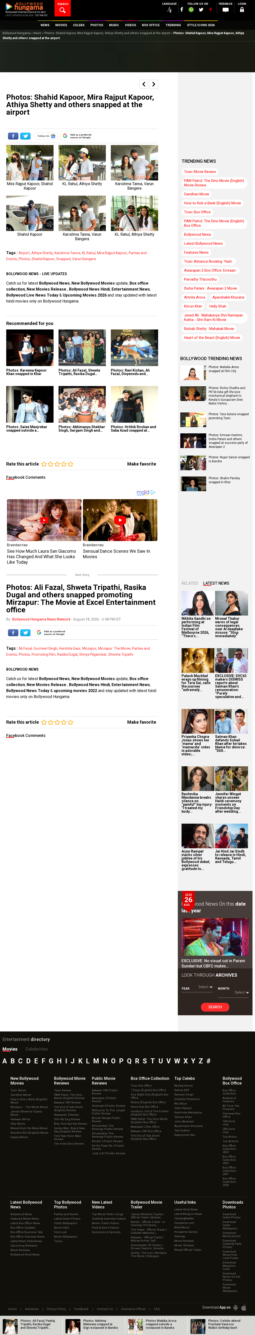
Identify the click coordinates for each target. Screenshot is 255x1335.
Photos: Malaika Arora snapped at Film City (224, 369)
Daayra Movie (19, 1137)
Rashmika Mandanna (188, 1112)
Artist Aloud (181, 1227)
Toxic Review (62, 1090)
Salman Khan (183, 1117)
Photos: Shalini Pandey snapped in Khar (224, 480)
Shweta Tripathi (120, 654)
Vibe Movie (17, 1123)
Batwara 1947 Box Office (146, 1131)
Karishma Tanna (67, 253)
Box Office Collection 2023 (229, 1149)
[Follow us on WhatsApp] (191, 10)
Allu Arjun (180, 1103)
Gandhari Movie (196, 194)
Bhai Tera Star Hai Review (70, 1123)
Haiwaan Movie (20, 1119)
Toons (58, 1241)
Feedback (81, 1309)
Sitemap (179, 1236)
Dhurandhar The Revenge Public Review (107, 1127)
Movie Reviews (20, 1250)
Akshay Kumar (183, 1085)
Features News (196, 252)
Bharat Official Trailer (187, 1250)
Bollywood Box (232, 1081)
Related (190, 583)
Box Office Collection (229, 1092)
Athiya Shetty (42, 253)
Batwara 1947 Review (67, 1102)
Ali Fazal (25, 648)
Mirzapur (89, 648)
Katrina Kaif (181, 1090)
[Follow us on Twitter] (201, 9)
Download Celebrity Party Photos (232, 1244)
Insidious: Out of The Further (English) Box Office (150, 1113)
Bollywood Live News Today (32, 295)
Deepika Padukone (187, 1099)
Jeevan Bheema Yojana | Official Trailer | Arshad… (147, 1216)
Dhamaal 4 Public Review (108, 1105)
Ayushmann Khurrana (188, 1126)
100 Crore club (229, 1123)
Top (184, 1078)
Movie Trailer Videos (105, 1223)
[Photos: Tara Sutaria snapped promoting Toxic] (193, 425)
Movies (9, 1049)
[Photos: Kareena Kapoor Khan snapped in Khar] (30, 347)
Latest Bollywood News (203, 243)
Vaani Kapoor (183, 1108)
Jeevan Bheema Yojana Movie (26, 1113)
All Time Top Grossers (231, 1107)
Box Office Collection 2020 (229, 1182)
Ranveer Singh (183, 1094)
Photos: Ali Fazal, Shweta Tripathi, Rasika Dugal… (79, 372)
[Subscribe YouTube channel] (210, 10)
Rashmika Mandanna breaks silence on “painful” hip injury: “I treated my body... (197, 802)
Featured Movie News (24, 1218)
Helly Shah (217, 306)
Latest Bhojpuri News (188, 1214)
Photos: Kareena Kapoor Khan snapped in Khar (26, 372)
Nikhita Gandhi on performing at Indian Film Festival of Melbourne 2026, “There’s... (196, 627)
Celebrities (36, 1049)
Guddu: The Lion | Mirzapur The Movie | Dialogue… (149, 1254)
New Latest (102, 1204)
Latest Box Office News (25, 1223)
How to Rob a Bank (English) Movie (212, 203)
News (37, 33)
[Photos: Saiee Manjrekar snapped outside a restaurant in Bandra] (30, 404)
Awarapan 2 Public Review (104, 1100)
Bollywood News (54, 283)
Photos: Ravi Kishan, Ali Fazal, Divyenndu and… (130, 372)
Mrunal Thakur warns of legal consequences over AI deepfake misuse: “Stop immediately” (229, 627)
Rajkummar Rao (184, 1135)
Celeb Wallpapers (65, 1223)
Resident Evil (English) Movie (29, 1132)
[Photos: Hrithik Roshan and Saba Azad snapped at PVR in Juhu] (134, 404)
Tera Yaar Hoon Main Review (67, 1137)
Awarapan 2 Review (66, 1114)
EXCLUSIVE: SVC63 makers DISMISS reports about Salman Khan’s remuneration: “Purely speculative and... (231, 686)
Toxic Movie (18, 1090)
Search (215, 1007)
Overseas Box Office (231, 1115)
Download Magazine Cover (229, 1266)
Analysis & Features (229, 1100)
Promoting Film (44, 654)
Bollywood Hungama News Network (41, 619)
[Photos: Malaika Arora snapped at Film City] (193, 378)
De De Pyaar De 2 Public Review (108, 1147)
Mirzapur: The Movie (114, 648)
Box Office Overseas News (27, 1236)
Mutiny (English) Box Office (148, 1102)
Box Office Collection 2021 (229, 1171)
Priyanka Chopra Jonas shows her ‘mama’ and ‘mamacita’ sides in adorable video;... (196, 745)
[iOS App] (243, 1308)
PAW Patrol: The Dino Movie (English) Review (69, 1096)
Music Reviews (184, 1245)
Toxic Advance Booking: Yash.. (208, 261)
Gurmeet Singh (45, 648)
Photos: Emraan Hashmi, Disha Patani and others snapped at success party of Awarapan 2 (228, 441)
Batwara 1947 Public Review (105, 1092)
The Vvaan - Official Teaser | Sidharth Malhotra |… (149, 1231)
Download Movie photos (232, 1234)
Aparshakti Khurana (228, 297)
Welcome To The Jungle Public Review (108, 1112)
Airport (24, 253)
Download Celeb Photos (232, 1216)
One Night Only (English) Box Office (149, 1096)
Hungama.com (184, 1223)
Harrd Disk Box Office (144, 1106)
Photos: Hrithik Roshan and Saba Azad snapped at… (133, 428)
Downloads (233, 1204)
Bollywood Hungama (16, 33)
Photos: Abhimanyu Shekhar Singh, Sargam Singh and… (82, 428)
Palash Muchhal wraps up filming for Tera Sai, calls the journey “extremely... (196, 683)
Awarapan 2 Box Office (145, 1126)
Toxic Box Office (197, 212)
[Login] (242, 10)
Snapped (63, 259)
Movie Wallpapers (65, 1236)
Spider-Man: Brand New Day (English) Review (69, 1130)
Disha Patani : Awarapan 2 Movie (210, 288)
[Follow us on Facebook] (181, 9)
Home (12, 1309)
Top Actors (230, 1136)
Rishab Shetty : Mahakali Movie (209, 328)
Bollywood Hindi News (25, 1254)
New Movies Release (47, 289)
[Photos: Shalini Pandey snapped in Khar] (193, 489)
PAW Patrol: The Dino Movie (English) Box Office (214, 223)
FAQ (157, 1309)
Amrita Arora (194, 297)
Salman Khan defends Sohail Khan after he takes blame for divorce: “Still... (231, 744)
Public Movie (103, 1081)
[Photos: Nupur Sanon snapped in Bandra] (193, 468)
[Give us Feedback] (226, 10)
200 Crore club (229, 1130)
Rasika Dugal (67, 654)
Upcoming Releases (24, 1245)
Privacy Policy (56, 1309)
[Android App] (235, 1308)
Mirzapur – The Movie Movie (29, 1107)
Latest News (216, 583)
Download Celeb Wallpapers (230, 1225)
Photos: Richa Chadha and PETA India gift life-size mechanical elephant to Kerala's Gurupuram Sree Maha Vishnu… (227, 395)
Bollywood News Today (27, 690)
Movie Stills (61, 1227)
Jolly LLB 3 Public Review (108, 1153)
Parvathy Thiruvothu (200, 279)
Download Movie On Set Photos (231, 1277)
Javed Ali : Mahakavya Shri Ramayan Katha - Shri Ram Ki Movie (213, 317)
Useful (185, 1202)
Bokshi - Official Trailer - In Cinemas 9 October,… (148, 1223)
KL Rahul (88, 253)
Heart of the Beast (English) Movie (212, 337)
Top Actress (230, 1141)
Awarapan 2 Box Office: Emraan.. (210, 270)
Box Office (150, 1078)
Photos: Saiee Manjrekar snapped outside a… (26, 428)
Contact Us (105, 1309)
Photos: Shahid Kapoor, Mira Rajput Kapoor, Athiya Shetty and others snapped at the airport (107, 33)
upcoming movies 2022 (76, 690)
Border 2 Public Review (107, 1141)
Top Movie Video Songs (107, 1214)
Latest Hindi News (186, 1209)
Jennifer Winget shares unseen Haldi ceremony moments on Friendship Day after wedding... (228, 802)
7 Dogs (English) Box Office (148, 1090)
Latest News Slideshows (26, 1241)
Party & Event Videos (105, 1227)
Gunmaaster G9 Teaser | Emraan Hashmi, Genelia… (148, 1247)
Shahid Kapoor (43, 259)
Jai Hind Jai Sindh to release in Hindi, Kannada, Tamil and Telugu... (230, 856)
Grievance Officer (133, 1309)
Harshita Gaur (69, 648)
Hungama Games (185, 1232)
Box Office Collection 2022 (229, 1160)
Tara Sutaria (182, 1130)
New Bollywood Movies (93, 283)
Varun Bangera (84, 259)
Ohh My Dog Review (67, 1119)
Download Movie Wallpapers (230, 1288)
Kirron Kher (193, 306)
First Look (60, 1232)
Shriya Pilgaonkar (93, 654)
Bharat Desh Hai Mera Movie (29, 1128)
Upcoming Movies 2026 (85, 295)
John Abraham (184, 1121)
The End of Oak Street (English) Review (68, 1108)
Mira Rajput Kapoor (112, 253)
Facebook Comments (26, 477)
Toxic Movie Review (200, 171)
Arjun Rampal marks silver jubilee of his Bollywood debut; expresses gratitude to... (196, 860)
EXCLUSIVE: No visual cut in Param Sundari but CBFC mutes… (213, 963)
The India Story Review (69, 1143)
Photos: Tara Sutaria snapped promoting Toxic (229, 416)
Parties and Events (66, 1214)
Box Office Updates (22, 1227)
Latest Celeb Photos (67, 1218)
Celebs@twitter (184, 1218)
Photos (24, 259)
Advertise (32, 1309)
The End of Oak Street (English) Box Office (145, 1137)
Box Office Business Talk (26, 1232)
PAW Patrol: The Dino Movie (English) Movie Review (214, 182)
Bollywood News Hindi (89, 289)
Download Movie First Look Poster (231, 1255)
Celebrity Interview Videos (109, 1218)
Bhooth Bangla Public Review (106, 1119)
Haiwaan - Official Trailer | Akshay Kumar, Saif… (147, 1239)
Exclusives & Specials (106, 1232)
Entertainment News (131, 289)
